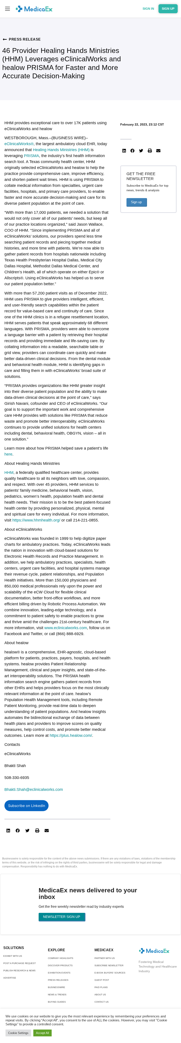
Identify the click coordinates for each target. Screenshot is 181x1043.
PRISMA (31, 156)
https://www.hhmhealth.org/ (36, 520)
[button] (7, 9)
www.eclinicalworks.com (65, 628)
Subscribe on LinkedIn (26, 805)
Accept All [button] (42, 1033)
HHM (8, 472)
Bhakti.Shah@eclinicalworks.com (33, 789)
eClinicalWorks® (19, 144)
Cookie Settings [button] (18, 1033)
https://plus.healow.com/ (71, 735)
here (8, 454)
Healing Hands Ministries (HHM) (61, 150)
